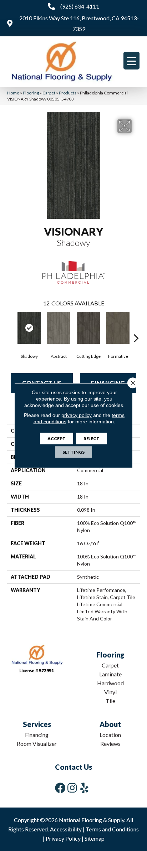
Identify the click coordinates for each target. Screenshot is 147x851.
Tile (110, 700)
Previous (10, 327)
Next (136, 327)
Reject (91, 438)
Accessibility (66, 829)
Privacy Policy (63, 838)
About (110, 724)
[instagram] (72, 787)
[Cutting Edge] (88, 328)
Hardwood (110, 683)
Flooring (31, 93)
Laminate (110, 674)
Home (13, 93)
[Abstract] (59, 328)
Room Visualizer (37, 743)
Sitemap (95, 838)
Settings (73, 452)
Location (110, 734)
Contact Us (73, 767)
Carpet (48, 93)
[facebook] (60, 787)
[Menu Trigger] (131, 60)
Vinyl (110, 691)
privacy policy (76, 415)
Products (67, 93)
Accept (56, 438)
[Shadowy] (29, 328)
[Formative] (118, 328)
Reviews (110, 743)
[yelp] (84, 787)
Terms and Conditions (112, 829)
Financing (37, 734)
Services (37, 724)
